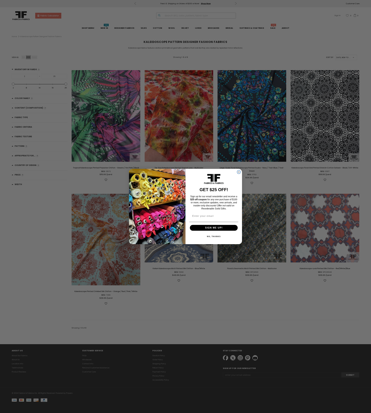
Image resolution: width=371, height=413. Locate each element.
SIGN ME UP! (214, 227)
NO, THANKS (214, 236)
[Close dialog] (239, 172)
